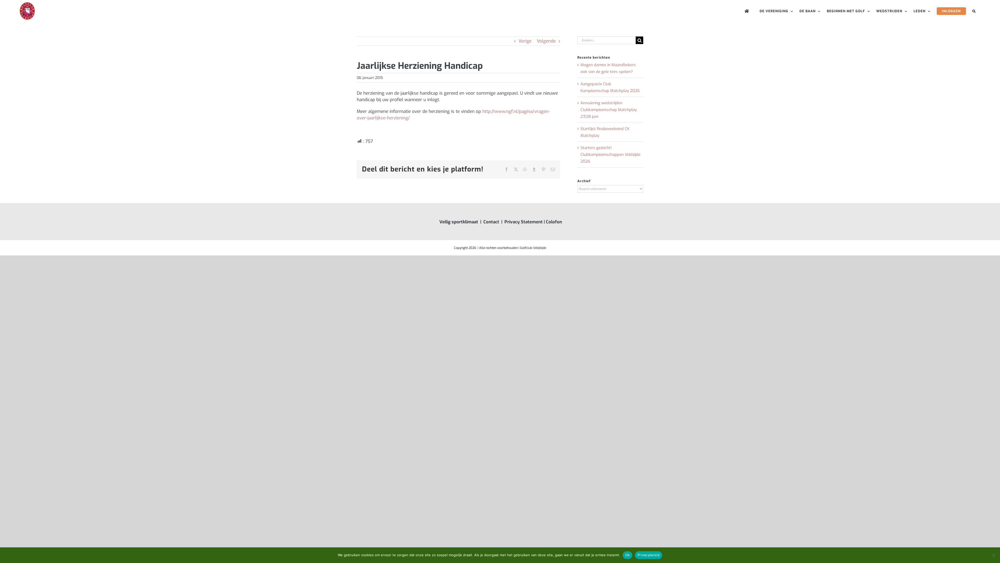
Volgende (546, 41)
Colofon (554, 222)
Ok (627, 555)
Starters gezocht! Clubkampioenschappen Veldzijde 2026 (610, 154)
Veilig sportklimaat (458, 222)
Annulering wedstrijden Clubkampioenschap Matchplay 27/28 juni (608, 109)
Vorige (525, 41)
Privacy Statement (523, 222)
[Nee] (993, 555)
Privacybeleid (649, 555)
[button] (974, 11)
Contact (491, 222)
